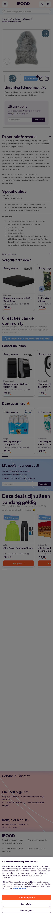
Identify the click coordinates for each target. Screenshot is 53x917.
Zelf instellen (26, 904)
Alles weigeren (26, 910)
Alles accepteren (26, 897)
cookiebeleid (19, 888)
